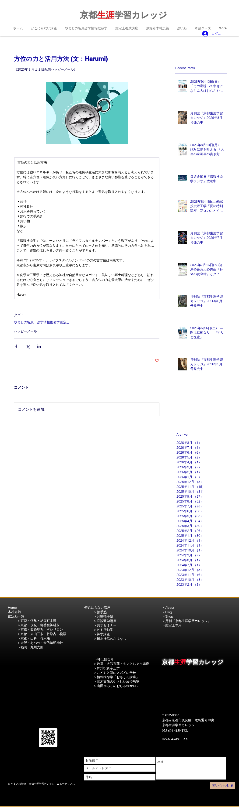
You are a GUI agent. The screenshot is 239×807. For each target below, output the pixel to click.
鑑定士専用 (173, 625)
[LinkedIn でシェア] (39, 346)
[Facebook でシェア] (16, 346)
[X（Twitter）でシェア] (27, 346)
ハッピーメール (25, 331)
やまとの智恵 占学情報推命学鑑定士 (42, 322)
